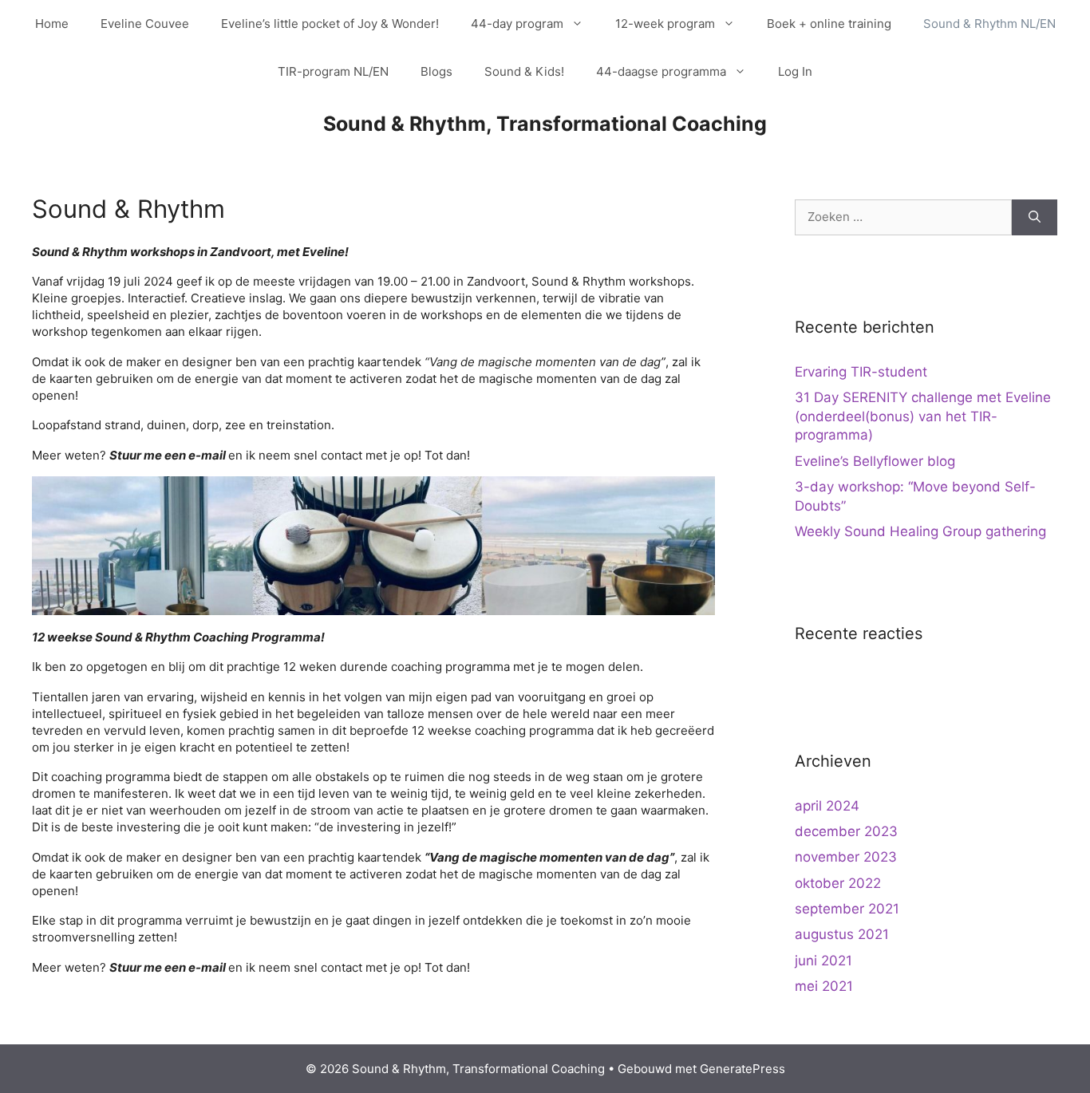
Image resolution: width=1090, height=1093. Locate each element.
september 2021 (847, 909)
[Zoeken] (1034, 217)
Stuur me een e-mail (167, 455)
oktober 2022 (838, 883)
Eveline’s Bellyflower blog (875, 461)
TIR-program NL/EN (333, 71)
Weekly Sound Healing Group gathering (920, 531)
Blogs (436, 71)
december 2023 (846, 831)
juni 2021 (823, 961)
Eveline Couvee (145, 23)
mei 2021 (824, 986)
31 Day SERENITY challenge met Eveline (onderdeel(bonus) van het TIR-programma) (923, 416)
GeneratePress (742, 1068)
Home (52, 23)
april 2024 (827, 806)
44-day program (517, 23)
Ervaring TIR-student (861, 372)
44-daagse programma (661, 71)
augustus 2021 (842, 934)
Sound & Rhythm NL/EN (989, 23)
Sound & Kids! (524, 71)
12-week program (665, 23)
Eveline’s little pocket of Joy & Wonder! (330, 23)
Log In (795, 71)
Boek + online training (829, 23)
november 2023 (846, 857)
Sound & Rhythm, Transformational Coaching (545, 124)
